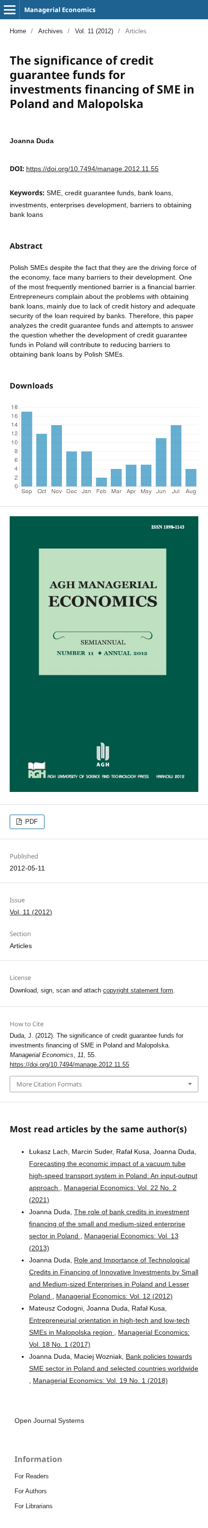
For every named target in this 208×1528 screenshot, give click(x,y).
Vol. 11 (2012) (94, 31)
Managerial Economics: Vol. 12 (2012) (114, 1296)
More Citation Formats (49, 1084)
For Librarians (34, 1506)
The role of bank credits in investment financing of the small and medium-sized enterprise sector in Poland (109, 1224)
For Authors (31, 1491)
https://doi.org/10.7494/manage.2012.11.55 (92, 169)
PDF (30, 821)
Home (18, 31)
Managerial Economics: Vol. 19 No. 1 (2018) (100, 1380)
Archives (50, 31)
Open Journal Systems (49, 1420)
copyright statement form (138, 990)
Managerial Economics (59, 9)
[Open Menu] (9, 9)
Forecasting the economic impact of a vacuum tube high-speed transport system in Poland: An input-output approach (113, 1176)
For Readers (32, 1476)
